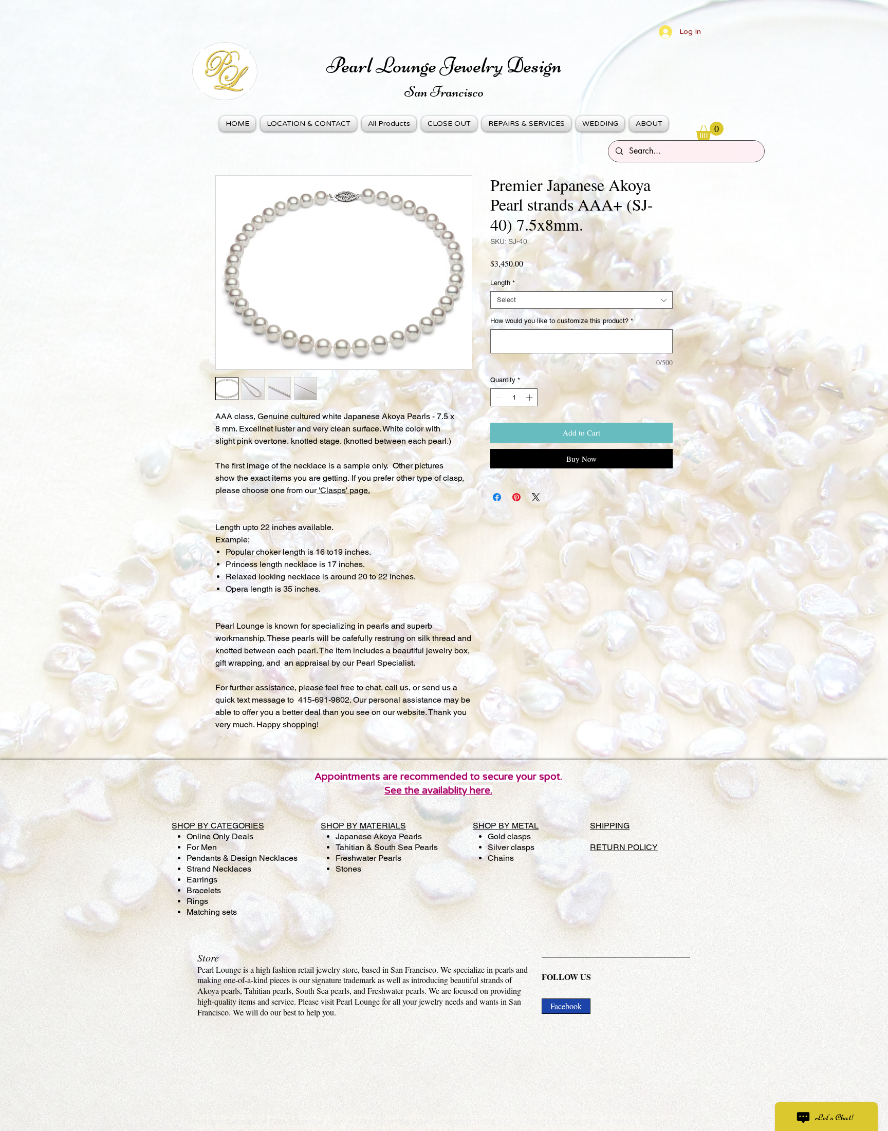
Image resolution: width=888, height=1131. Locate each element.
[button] (710, 131)
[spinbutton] (514, 397)
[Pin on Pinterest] (516, 497)
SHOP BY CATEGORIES (218, 826)
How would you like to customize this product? (561, 321)
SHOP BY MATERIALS (363, 826)
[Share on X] (536, 497)
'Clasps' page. (343, 490)
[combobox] (581, 300)
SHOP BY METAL (506, 826)
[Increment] (530, 397)
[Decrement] (498, 397)
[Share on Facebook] (497, 497)
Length (502, 283)
